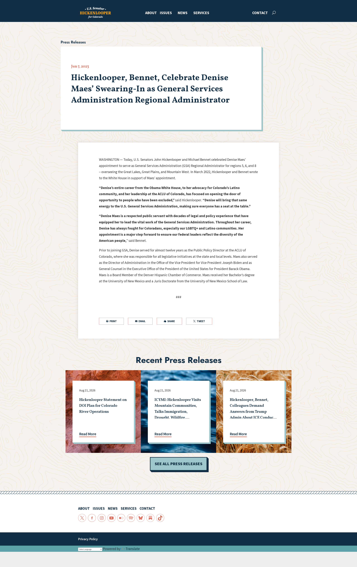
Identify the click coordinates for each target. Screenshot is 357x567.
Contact (260, 13)
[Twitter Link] (82, 518)
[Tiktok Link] (160, 518)
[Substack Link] (150, 518)
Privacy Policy (88, 539)
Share (169, 321)
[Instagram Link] (102, 518)
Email (140, 321)
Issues (166, 13)
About (151, 13)
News (182, 13)
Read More (87, 434)
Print (111, 321)
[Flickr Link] (121, 518)
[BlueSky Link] (141, 518)
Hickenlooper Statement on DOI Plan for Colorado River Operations (103, 405)
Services (201, 13)
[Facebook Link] (92, 518)
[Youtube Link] (111, 518)
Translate (133, 548)
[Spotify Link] (131, 518)
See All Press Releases (178, 463)
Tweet (199, 321)
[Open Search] (274, 13)
